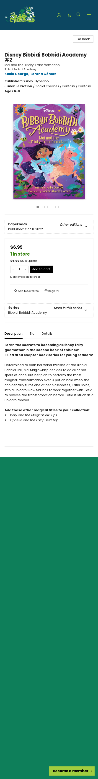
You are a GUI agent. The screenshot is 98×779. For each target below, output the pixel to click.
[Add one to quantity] (25, 269)
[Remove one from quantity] (13, 269)
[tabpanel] (49, 394)
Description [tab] (14, 333)
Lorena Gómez (43, 74)
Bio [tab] (32, 333)
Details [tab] (47, 333)
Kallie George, (17, 74)
